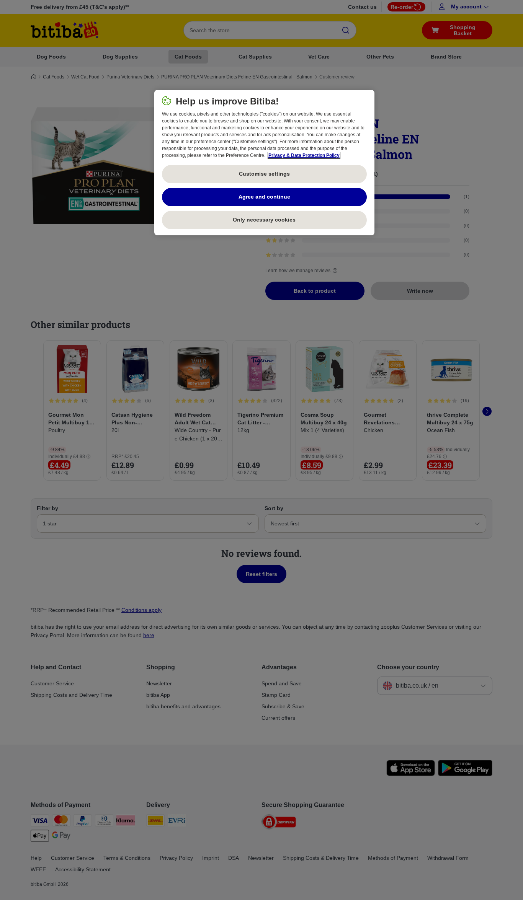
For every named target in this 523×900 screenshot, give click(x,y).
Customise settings (264, 174)
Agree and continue (264, 197)
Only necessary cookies (264, 220)
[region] (264, 162)
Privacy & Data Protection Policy (304, 155)
